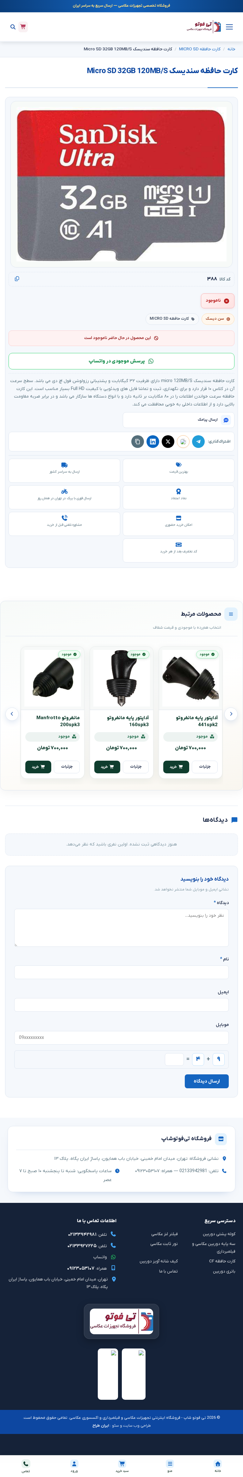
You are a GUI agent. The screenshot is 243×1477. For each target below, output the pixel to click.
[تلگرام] (198, 441)
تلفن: (87, 1234)
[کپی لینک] (137, 441)
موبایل (222, 1025)
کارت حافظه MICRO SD (200, 49)
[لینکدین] (152, 441)
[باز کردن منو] (228, 27)
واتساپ (100, 1257)
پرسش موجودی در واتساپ (117, 361)
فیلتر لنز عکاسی (164, 1234)
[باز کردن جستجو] (13, 27)
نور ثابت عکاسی (164, 1244)
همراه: (87, 1268)
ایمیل (223, 992)
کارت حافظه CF (222, 1261)
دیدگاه (221, 903)
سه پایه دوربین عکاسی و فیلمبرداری (213, 1247)
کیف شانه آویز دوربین (159, 1261)
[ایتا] (183, 441)
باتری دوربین (224, 1271)
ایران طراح (100, 1425)
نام (224, 959)
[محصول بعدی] (12, 714)
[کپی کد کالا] (17, 279)
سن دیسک (215, 318)
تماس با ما (168, 1271)
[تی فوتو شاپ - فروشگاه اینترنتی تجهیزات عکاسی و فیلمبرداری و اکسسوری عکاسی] (204, 26)
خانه (231, 49)
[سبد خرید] (23, 27)
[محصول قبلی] (231, 714)
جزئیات (205, 766)
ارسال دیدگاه (207, 1081)
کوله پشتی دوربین (219, 1234)
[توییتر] (168, 441)
